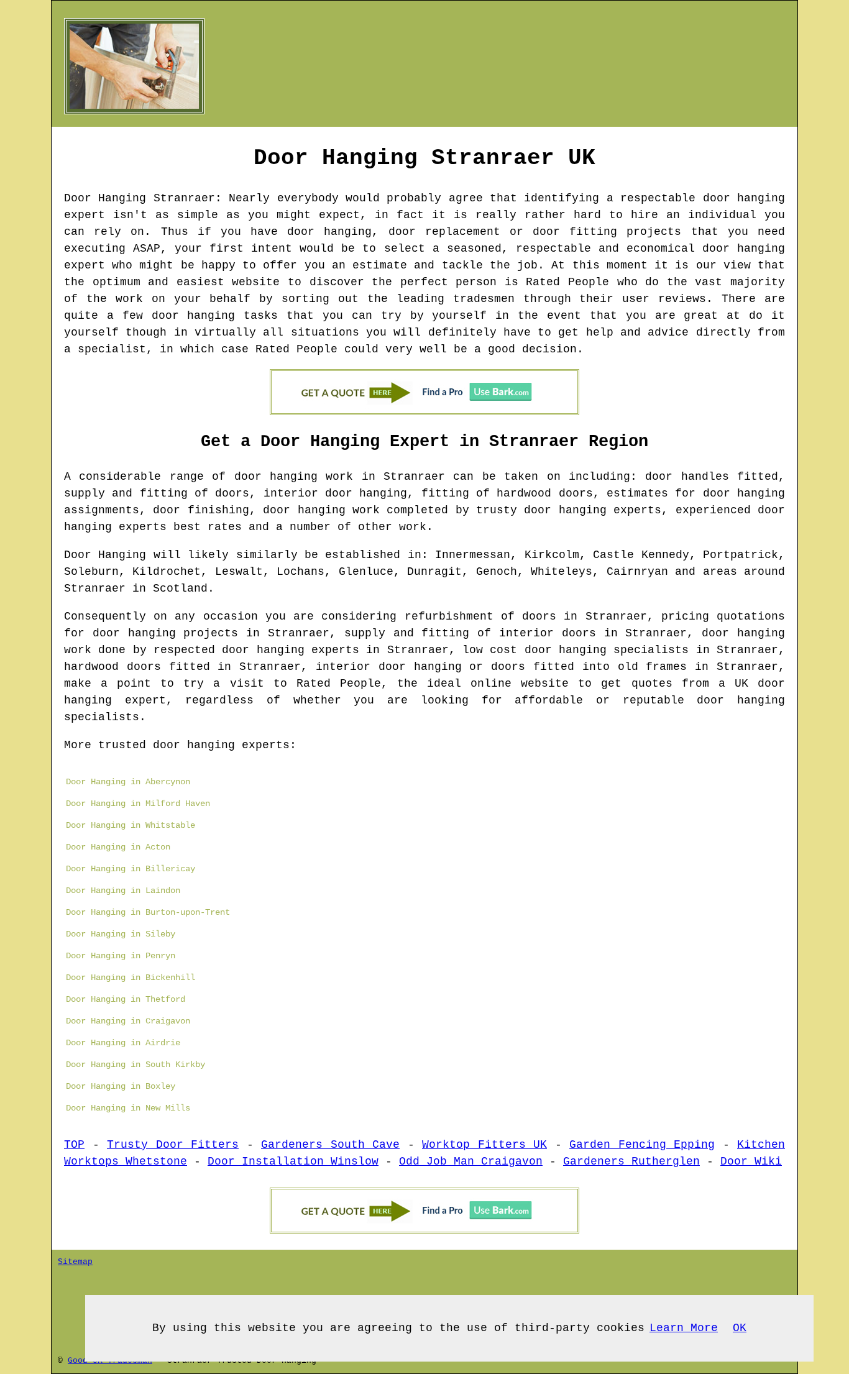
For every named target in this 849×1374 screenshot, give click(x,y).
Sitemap (75, 1261)
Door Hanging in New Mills (128, 1108)
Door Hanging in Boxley (120, 1086)
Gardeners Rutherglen (631, 1161)
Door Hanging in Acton (118, 847)
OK (739, 1328)
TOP (74, 1144)
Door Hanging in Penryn (120, 956)
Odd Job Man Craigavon (471, 1161)
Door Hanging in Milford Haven (138, 803)
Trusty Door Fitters (173, 1144)
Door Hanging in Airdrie (123, 1043)
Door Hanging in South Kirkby (135, 1064)
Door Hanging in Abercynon (128, 782)
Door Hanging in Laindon (123, 890)
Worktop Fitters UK (484, 1144)
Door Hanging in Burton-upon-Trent (148, 912)
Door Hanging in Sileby (120, 934)
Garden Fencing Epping (642, 1144)
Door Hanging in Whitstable (130, 825)
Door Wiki (751, 1161)
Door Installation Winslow (293, 1161)
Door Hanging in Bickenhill (130, 977)
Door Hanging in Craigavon (128, 1021)
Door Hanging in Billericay (130, 869)
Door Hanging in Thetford (125, 999)
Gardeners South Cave (330, 1144)
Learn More (683, 1328)
